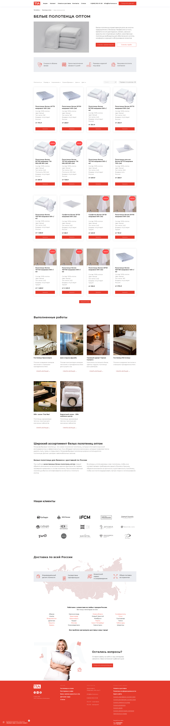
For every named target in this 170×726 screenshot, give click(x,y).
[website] (35, 692)
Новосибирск (98, 614)
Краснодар (74, 616)
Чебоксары (120, 623)
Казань (51, 625)
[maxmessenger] (40, 692)
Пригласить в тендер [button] (120, 713)
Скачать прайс (118, 708)
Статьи (62, 699)
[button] (127, 3)
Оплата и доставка (120, 688)
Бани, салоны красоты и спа (70, 694)
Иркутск (52, 623)
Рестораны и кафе (66, 691)
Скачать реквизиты (119, 705)
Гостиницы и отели (67, 688)
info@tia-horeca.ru (92, 694)
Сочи (120, 616)
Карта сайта (117, 694)
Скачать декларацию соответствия (124, 699)
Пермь (97, 621)
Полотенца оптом (46, 10)
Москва (74, 623)
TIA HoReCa (37, 10)
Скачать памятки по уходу (121, 702)
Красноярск (74, 618)
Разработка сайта (118, 720)
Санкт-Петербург (97, 623)
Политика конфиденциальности (124, 691)
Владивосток (52, 618)
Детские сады (65, 697)
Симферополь (120, 614)
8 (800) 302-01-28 (92, 698)
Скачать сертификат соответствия (124, 697)
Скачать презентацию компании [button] (123, 711)
